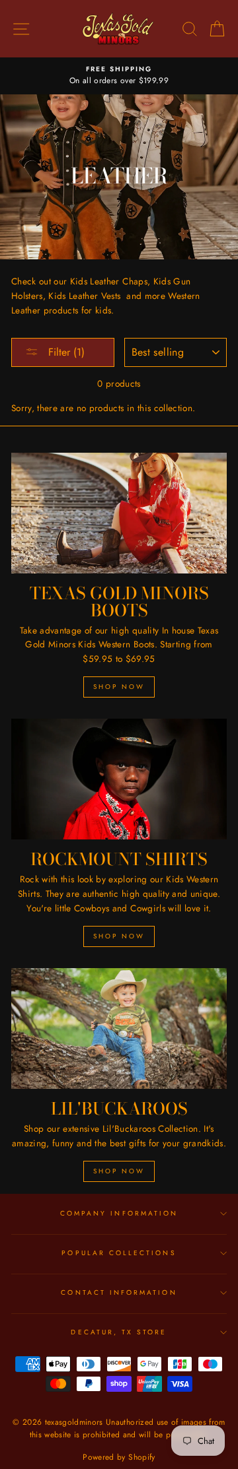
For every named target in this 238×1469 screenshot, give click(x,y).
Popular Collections (118, 1253)
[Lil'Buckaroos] (119, 1028)
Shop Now (119, 687)
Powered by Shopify (119, 1457)
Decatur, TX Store (119, 1332)
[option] (119, 76)
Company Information (119, 1213)
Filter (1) (65, 352)
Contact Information (119, 1292)
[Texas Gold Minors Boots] (119, 513)
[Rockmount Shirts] (119, 779)
